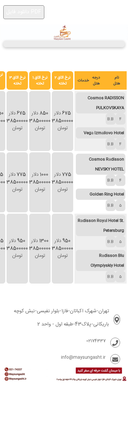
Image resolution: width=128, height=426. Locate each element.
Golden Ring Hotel (107, 194)
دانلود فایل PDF (23, 12)
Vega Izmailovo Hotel (104, 133)
